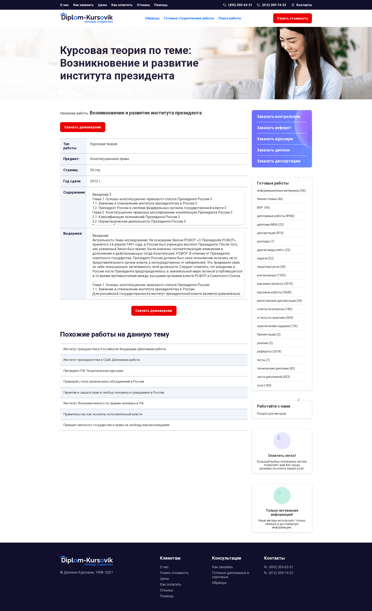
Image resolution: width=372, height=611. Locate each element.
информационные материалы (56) (281, 190)
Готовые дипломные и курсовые (230, 575)
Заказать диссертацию (279, 161)
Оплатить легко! (282, 456)
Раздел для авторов (271, 413)
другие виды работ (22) (273, 250)
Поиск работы (230, 18)
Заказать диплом (273, 150)
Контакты (304, 5)
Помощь (161, 5)
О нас (64, 5)
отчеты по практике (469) (275, 317)
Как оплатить (122, 5)
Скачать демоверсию (82, 127)
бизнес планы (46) (270, 199)
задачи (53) (265, 258)
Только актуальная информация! (282, 512)
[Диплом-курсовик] (86, 18)
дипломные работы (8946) (275, 216)
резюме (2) (265, 343)
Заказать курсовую (275, 139)
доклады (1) (265, 241)
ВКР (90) (263, 207)
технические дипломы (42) (276, 368)
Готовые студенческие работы (189, 18)
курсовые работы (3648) (274, 292)
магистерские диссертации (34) (279, 300)
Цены (102, 5)
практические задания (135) (277, 326)
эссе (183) (264, 385)
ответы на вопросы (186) (274, 309)
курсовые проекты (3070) (275, 283)
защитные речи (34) (271, 266)
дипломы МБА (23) (270, 224)
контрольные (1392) (271, 275)
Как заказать (83, 5)
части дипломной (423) (273, 377)
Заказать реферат (274, 127)
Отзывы (143, 5)
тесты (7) (263, 360)
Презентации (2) (269, 334)
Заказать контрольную (278, 116)
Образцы (152, 18)
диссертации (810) (270, 233)
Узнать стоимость (292, 18)
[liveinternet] (108, 579)
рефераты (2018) (269, 351)
